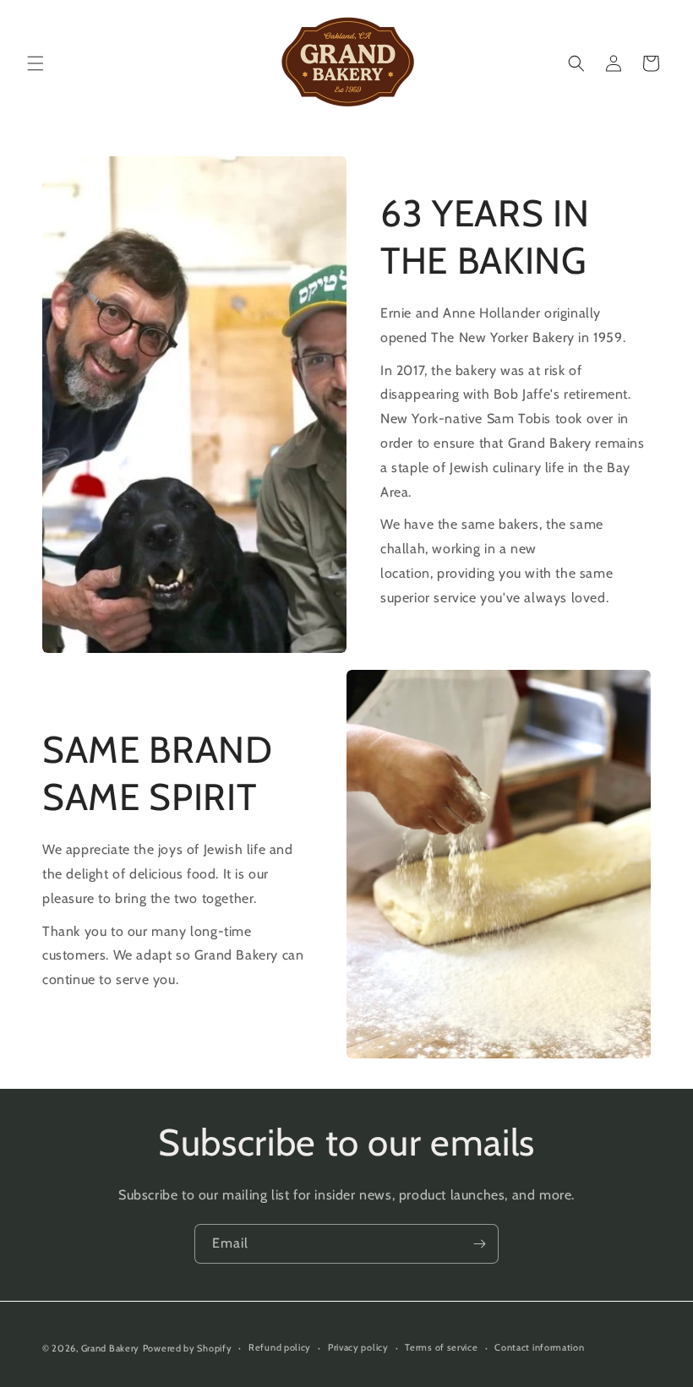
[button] (35, 63)
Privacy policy (358, 1347)
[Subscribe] (479, 1244)
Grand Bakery (110, 1348)
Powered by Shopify (187, 1348)
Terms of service (441, 1347)
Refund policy (279, 1347)
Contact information (539, 1347)
